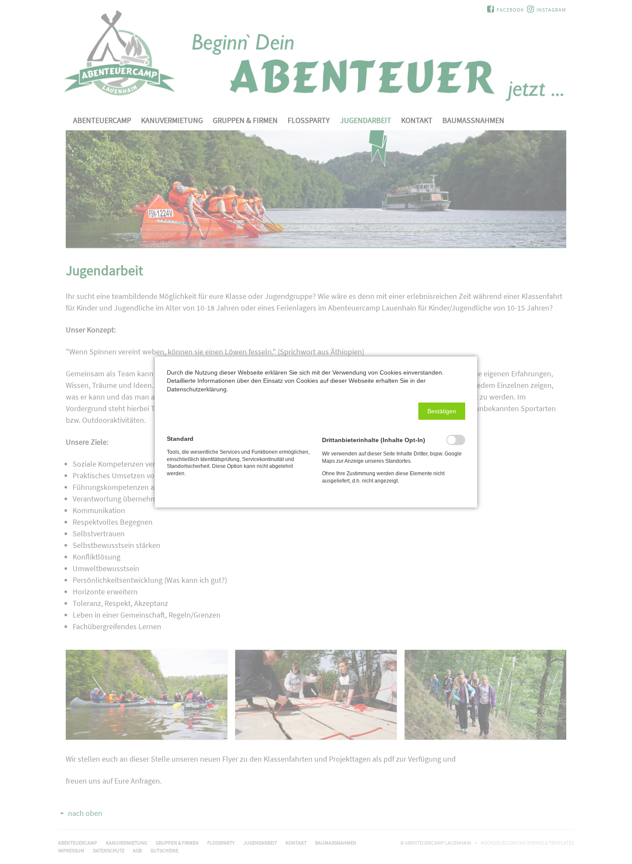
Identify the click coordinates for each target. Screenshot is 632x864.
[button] (441, 411)
